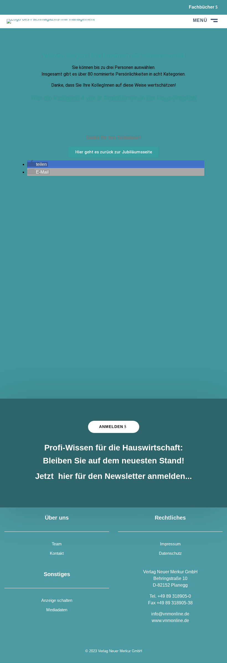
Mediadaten (56, 609)
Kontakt (57, 553)
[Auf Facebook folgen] (11, 7)
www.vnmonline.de (170, 620)
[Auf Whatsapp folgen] (24, 7)
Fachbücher (201, 7)
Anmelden (111, 426)
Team (57, 543)
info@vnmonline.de (170, 614)
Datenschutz (170, 553)
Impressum (170, 543)
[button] (37, 164)
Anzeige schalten (56, 600)
